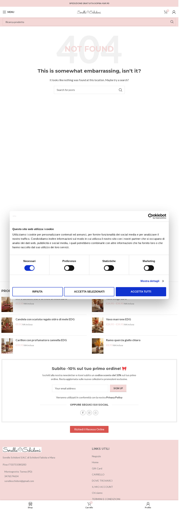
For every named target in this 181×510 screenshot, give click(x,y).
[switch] (69, 268)
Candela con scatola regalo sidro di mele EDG (45, 319)
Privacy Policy (114, 397)
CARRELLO (98, 474)
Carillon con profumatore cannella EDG (41, 340)
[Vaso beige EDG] (97, 304)
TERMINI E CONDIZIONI (106, 498)
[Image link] (22, 449)
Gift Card (97, 468)
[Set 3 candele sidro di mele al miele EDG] (7, 304)
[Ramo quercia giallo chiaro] (97, 346)
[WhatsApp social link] (95, 412)
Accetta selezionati (89, 291)
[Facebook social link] (83, 412)
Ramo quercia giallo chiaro (123, 340)
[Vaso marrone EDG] (97, 325)
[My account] (173, 12)
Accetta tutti (141, 291)
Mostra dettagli (150, 280)
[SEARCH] (172, 22)
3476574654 (11, 476)
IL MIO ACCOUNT (102, 486)
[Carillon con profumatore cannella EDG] (7, 346)
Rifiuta (37, 291)
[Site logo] (89, 11)
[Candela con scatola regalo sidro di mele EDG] (7, 325)
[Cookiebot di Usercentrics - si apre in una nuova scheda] (150, 216)
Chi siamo (97, 492)
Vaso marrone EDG (118, 319)
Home (95, 462)
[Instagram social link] (89, 412)
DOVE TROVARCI (102, 480)
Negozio (96, 456)
